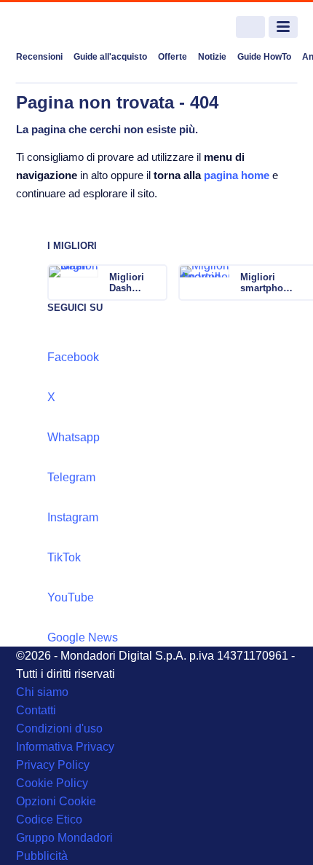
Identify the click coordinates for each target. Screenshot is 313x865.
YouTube (70, 597)
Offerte (172, 57)
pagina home (236, 175)
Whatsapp (73, 437)
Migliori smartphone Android (267, 282)
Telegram (71, 477)
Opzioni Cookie (56, 801)
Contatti (36, 710)
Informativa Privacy (65, 746)
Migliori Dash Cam (126, 282)
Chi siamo (42, 692)
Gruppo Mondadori (64, 838)
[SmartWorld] (70, 27)
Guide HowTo (264, 57)
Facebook (73, 357)
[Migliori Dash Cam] (155, 282)
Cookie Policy (52, 783)
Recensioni (39, 57)
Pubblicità (42, 856)
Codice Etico (49, 819)
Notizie (212, 57)
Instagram (72, 517)
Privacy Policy (53, 765)
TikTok (64, 557)
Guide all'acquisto (110, 57)
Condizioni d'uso (59, 728)
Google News (82, 637)
